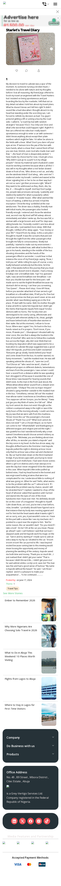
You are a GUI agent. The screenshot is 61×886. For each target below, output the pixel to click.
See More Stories (13, 593)
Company (13, 737)
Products (13, 754)
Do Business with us (21, 746)
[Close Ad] (58, 18)
